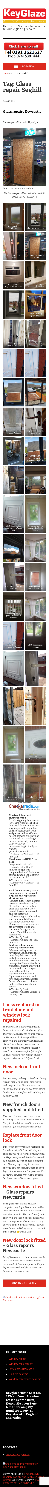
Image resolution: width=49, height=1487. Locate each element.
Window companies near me (25, 1379)
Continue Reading (24, 1283)
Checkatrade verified (18, 1454)
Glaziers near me (18, 1374)
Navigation (27, 66)
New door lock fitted (24, 1240)
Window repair (17, 1358)
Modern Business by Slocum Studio (23, 1482)
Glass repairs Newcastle (22, 112)
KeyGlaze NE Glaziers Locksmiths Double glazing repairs (23, 1477)
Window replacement (21, 1363)
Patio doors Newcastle (21, 1368)
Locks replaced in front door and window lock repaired (21, 1012)
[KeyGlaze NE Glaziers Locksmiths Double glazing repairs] (24, 20)
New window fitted (23, 1186)
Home (6, 73)
